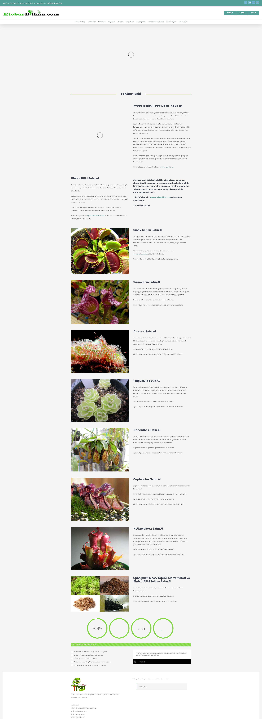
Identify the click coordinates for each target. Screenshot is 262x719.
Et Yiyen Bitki (143, 687)
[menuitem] (81, 21)
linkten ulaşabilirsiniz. (166, 167)
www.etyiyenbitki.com (160, 197)
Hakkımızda (75, 705)
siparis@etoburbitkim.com (54, 3)
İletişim (73, 708)
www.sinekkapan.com (140, 254)
